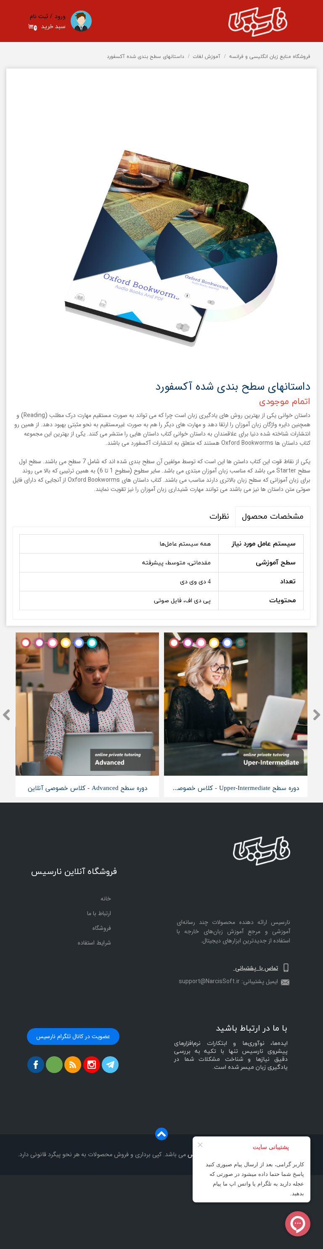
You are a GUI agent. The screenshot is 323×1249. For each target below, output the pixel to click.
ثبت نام (39, 16)
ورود (60, 16)
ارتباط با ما (99, 913)
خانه (106, 898)
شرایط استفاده (94, 942)
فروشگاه (102, 928)
